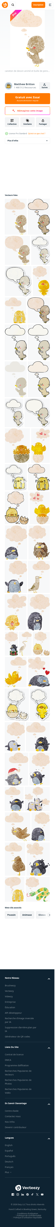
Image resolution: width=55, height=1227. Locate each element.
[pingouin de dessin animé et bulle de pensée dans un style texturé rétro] (37, 753)
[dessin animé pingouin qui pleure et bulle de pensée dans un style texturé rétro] (16, 929)
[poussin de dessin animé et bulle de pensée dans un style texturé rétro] (26, 960)
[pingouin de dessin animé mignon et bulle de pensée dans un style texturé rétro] (17, 1118)
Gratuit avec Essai (27, 98)
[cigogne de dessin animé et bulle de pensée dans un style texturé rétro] (11, 960)
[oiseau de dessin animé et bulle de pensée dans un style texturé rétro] (15, 856)
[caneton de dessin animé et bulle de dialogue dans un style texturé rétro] (17, 289)
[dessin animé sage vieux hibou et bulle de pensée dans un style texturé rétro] (15, 788)
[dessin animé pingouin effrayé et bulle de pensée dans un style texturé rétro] (15, 1185)
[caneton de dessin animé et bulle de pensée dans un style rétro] (16, 517)
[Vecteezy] (5, 5)
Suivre (45, 87)
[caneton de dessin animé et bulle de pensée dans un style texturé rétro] (16, 219)
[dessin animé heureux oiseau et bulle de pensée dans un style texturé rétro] (15, 891)
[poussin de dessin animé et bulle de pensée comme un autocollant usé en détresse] (17, 1053)
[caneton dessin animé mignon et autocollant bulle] (17, 587)
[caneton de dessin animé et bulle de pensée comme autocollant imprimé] (37, 550)
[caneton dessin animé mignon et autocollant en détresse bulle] (18, 351)
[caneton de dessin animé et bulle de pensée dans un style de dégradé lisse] (16, 443)
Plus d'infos (12, 143)
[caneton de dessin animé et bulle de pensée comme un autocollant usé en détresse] (14, 319)
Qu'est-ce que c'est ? (36, 133)
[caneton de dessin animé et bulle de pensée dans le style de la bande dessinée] (16, 554)
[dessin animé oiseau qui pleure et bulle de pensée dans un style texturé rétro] (34, 380)
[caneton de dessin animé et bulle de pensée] (16, 480)
